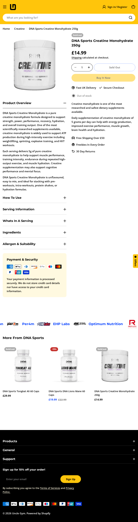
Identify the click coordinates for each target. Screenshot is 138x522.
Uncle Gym (18, 513)
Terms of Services (50, 488)
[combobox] (69, 17)
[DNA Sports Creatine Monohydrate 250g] (114, 366)
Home (6, 28)
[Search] (131, 18)
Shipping (77, 57)
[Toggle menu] (5, 7)
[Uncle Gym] (7, 324)
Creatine (19, 28)
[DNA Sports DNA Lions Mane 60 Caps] (69, 366)
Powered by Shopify (38, 513)
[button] (135, 261)
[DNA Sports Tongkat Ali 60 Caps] (23, 366)
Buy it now (103, 77)
